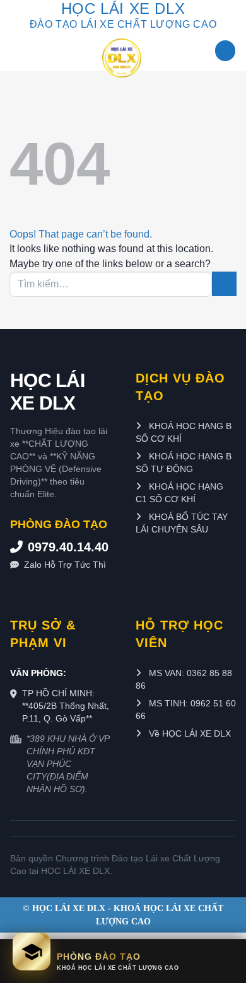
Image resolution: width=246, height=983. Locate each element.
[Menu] (225, 50)
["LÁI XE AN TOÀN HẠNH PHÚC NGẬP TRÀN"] (121, 58)
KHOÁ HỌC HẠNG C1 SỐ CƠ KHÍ (179, 492)
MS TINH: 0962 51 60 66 (186, 709)
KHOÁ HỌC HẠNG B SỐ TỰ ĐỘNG (183, 462)
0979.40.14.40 (68, 547)
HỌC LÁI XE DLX (47, 391)
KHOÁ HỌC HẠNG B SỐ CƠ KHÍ (183, 432)
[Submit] (224, 284)
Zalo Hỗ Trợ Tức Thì (65, 565)
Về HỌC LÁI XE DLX (188, 733)
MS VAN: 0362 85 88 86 (184, 679)
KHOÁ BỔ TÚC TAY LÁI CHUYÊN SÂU (182, 523)
